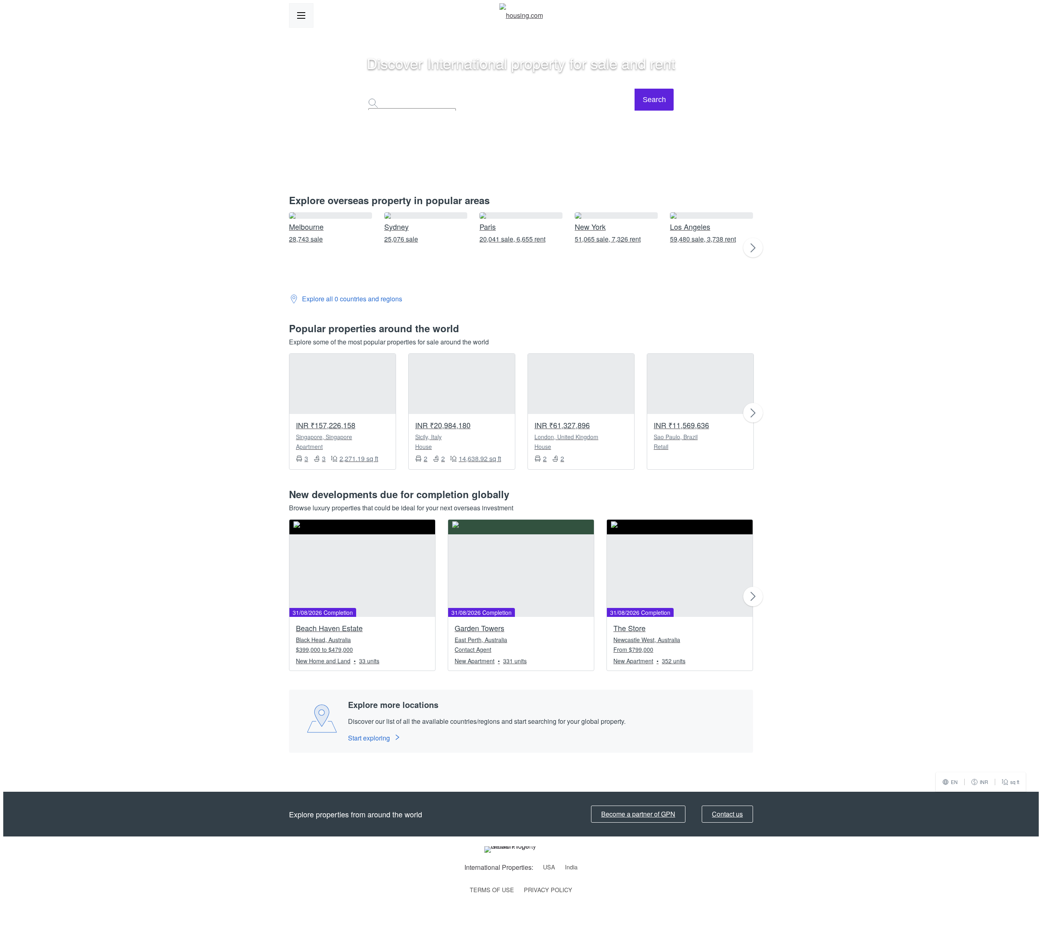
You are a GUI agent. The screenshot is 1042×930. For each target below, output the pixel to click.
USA (549, 866)
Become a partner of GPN (638, 814)
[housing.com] (521, 15)
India (571, 866)
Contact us (727, 814)
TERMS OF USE (492, 889)
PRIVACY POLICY (548, 889)
